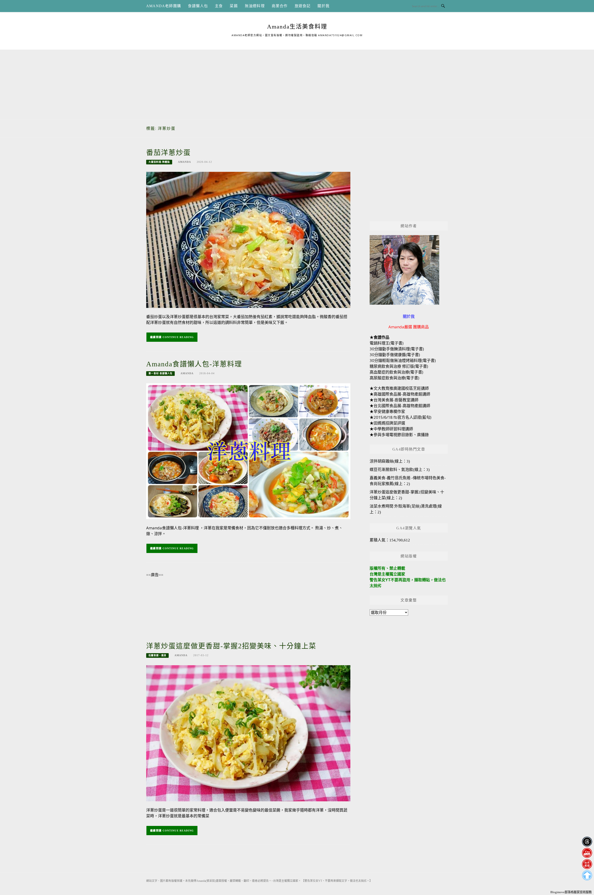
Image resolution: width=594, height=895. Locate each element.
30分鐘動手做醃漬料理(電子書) (397, 349)
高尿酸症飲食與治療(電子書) (394, 377)
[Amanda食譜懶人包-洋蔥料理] (248, 451)
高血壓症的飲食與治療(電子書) (396, 372)
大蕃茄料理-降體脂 (159, 162)
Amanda (184, 161)
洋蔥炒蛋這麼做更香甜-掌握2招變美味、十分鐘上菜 (231, 646)
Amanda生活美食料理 (297, 26)
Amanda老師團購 (163, 6)
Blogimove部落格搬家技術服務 (571, 892)
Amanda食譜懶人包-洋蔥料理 (194, 364)
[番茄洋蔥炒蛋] (248, 239)
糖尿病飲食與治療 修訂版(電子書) (399, 366)
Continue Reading (178, 337)
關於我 (323, 6)
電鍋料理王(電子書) (387, 343)
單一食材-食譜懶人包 (160, 373)
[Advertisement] (297, 82)
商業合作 (280, 6)
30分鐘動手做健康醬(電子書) (395, 354)
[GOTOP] (587, 875)
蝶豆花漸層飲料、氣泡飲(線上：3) (400, 469)
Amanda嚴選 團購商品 (408, 326)
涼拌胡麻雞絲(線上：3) (390, 461)
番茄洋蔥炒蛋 (168, 152)
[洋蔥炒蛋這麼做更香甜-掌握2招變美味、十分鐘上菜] (248, 733)
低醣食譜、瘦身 (157, 655)
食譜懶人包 (198, 6)
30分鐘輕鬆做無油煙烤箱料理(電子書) (403, 360)
